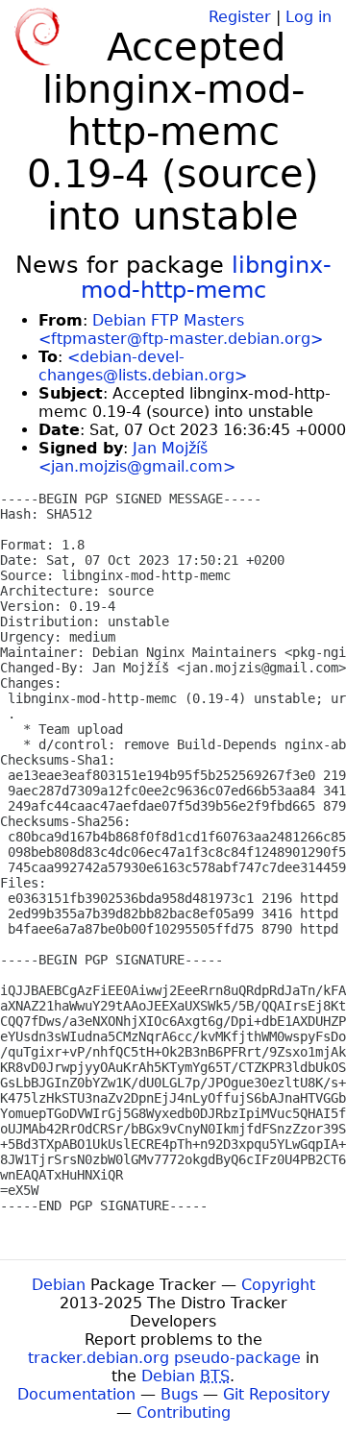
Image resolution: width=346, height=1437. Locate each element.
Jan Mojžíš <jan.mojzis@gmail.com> (136, 457)
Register (240, 17)
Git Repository (276, 1394)
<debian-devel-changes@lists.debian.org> (142, 366)
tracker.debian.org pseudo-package (164, 1358)
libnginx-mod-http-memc (206, 278)
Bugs (179, 1394)
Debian (59, 1285)
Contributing (183, 1412)
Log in (308, 17)
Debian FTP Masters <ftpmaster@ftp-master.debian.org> (180, 329)
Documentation (76, 1394)
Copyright (278, 1285)
